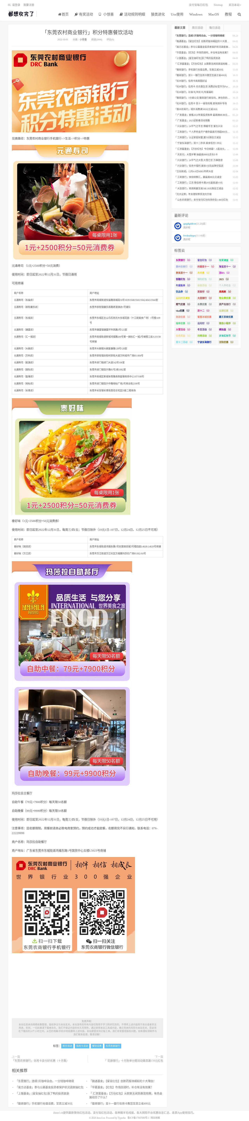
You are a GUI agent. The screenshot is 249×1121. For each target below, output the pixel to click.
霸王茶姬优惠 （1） (226, 318)
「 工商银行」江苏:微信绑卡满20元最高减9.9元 (198, 182)
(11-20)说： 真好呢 (195, 225)
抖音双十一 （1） (206, 266)
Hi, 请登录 (14, 4)
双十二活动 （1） (185, 342)
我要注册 (28, 4)
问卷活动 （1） (205, 335)
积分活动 (67, 1046)
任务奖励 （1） (184, 335)
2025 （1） (224, 279)
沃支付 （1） (204, 291)
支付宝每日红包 (198, 4)
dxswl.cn (101, 1118)
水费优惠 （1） (205, 304)
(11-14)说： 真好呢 (195, 237)
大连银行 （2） (205, 298)
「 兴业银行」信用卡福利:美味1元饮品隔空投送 (198, 166)
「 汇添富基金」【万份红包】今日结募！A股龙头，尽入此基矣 (206, 149)
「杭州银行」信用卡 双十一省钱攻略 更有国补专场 (200, 103)
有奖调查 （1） (227, 260)
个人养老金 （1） (228, 285)
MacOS (213, 14)
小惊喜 (108, 14)
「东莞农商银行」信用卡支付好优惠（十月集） (40, 1060)
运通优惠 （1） (227, 310)
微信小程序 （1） (228, 323)
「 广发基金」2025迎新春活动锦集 (192, 120)
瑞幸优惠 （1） (184, 323)
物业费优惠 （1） (228, 298)
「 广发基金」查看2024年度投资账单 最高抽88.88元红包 (203, 115)
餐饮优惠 (97, 1046)
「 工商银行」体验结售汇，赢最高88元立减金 (198, 177)
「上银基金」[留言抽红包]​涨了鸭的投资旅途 (42, 1093)
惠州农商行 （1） (185, 266)
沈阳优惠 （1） (227, 342)
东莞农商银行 (113, 1046)
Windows (196, 14)
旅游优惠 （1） (184, 317)
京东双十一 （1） (185, 273)
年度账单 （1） (184, 285)
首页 (65, 14)
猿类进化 (158, 14)
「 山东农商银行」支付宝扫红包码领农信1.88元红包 (201, 200)
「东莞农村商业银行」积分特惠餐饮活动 (87, 32)
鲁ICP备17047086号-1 (138, 1118)
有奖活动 (85, 14)
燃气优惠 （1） (184, 304)
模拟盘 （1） (225, 329)
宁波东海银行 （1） (204, 343)
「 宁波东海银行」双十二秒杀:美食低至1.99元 (198, 143)
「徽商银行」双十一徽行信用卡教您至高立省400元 (120, 1103)
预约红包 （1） (205, 279)
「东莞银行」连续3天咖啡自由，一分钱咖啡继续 (44, 1081)
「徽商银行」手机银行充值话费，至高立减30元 (44, 1103)
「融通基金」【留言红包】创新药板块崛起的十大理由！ (122, 1081)
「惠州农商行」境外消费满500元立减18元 (195, 109)
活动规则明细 (134, 14)
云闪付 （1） (204, 323)
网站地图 (155, 1118)
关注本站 (234, 4)
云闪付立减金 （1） (183, 299)
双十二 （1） (204, 310)
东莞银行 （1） (184, 260)
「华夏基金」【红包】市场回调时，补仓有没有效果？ (121, 1087)
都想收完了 (21, 14)
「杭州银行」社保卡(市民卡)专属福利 (193, 92)
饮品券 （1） (182, 291)
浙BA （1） (225, 273)
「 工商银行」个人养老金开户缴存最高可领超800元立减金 (204, 132)
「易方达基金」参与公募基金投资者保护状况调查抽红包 (49, 1087)
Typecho (122, 1118)
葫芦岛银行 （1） (228, 304)
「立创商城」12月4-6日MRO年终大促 (193, 171)
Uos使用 (177, 14)
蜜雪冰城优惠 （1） (204, 318)
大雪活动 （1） (184, 329)
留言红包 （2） (205, 260)
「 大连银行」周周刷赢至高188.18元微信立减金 (198, 188)
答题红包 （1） (184, 279)
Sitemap (218, 4)
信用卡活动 (82, 1046)
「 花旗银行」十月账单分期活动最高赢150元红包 (133, 1060)
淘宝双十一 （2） (228, 266)
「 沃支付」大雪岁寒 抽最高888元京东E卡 (196, 154)
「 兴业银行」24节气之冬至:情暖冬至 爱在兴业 (198, 126)
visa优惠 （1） (183, 310)
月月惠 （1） (204, 273)
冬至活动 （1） (205, 329)
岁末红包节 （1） (228, 335)
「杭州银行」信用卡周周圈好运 (190, 81)
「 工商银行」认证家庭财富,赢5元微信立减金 (197, 137)
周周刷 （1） (225, 291)
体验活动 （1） (205, 285)
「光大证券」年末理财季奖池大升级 (193, 194)
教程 (228, 14)
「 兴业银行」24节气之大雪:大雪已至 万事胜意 (198, 160)
